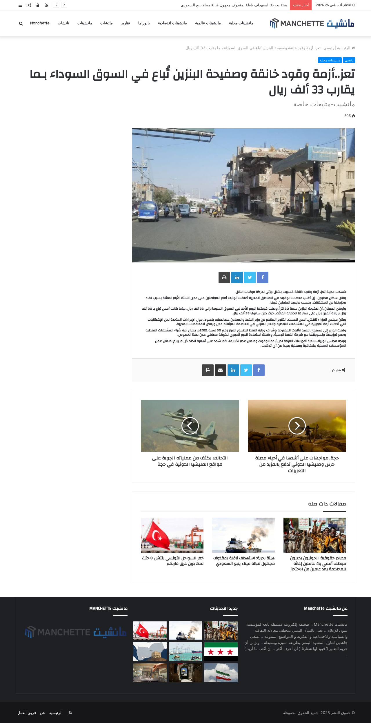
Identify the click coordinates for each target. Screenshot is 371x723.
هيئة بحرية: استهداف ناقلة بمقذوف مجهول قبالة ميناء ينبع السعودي (234, 5)
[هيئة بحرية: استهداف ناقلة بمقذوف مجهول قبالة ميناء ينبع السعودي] (243, 535)
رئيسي (328, 47)
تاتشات (63, 23)
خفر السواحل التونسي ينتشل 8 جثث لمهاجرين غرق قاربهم (172, 560)
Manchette (40, 23)
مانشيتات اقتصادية (172, 23)
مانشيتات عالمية (208, 23)
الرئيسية (344, 47)
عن (42, 712)
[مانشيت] (312, 23)
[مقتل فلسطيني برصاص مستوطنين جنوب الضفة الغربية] (185, 672)
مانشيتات (84, 23)
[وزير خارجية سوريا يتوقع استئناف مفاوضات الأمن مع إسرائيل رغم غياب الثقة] (220, 651)
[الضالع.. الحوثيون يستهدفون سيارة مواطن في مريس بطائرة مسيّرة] (149, 651)
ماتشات (106, 23)
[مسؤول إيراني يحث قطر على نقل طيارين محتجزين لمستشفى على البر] (220, 672)
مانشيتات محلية (241, 23)
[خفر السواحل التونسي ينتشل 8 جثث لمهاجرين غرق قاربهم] (172, 535)
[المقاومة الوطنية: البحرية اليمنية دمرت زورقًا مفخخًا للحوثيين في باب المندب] (185, 651)
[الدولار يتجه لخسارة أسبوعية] (149, 672)
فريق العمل (26, 712)
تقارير (125, 23)
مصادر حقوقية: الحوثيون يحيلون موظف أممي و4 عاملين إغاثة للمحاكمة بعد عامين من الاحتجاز (318, 563)
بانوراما (144, 23)
